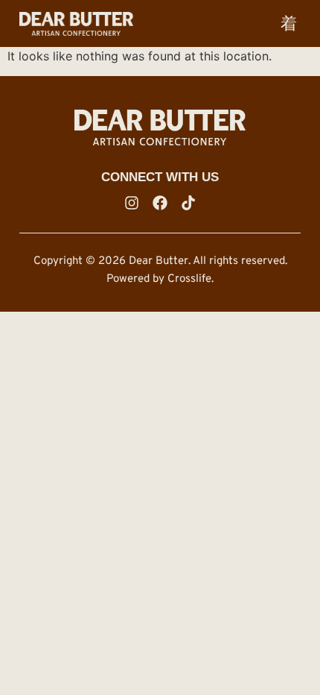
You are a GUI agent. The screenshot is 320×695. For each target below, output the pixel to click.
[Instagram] (131, 202)
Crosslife (189, 279)
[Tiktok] (188, 202)
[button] (288, 23)
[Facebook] (160, 202)
